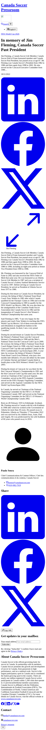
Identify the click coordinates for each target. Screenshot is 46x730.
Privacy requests (7, 724)
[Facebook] (2, 704)
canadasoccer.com (10, 720)
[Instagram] (5, 704)
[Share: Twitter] (23, 210)
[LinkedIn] (8, 704)
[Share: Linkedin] (23, 121)
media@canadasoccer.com (13, 716)
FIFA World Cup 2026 (10, 34)
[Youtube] (17, 704)
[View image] (23, 246)
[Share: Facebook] (23, 165)
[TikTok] (11, 704)
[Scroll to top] (3, 727)
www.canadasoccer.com (11, 699)
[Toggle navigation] (11, 24)
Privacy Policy (16, 651)
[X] (14, 704)
